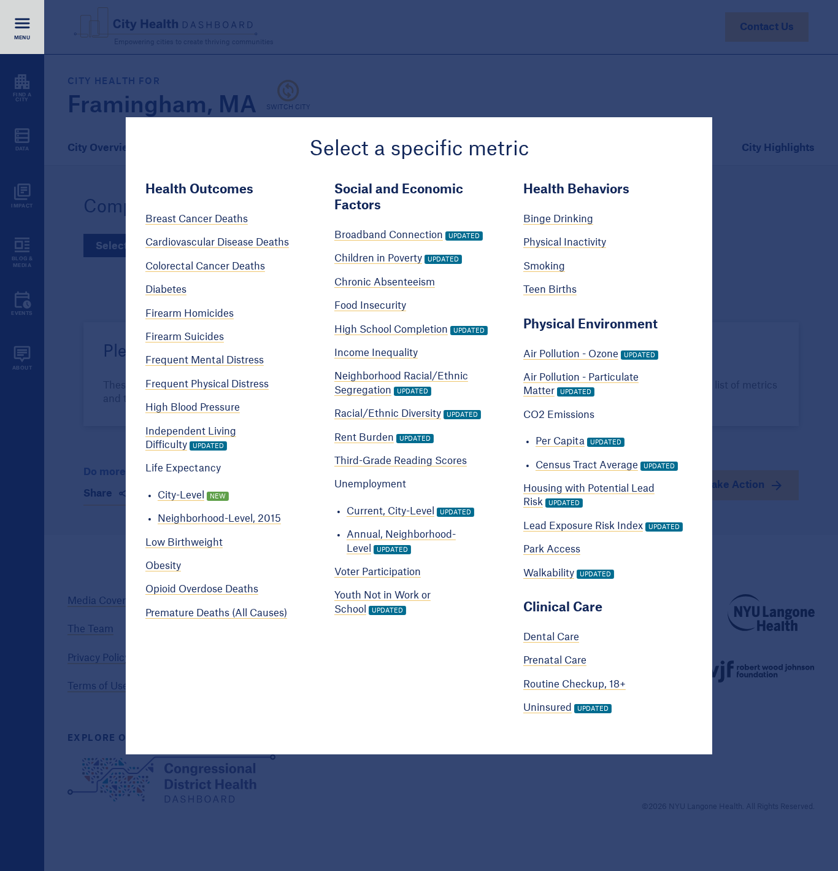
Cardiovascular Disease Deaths (217, 242)
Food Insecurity (370, 306)
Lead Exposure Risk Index (583, 526)
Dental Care (551, 637)
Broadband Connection (388, 235)
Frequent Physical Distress (207, 384)
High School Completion (391, 330)
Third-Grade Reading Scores (400, 461)
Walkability (548, 573)
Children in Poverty (378, 258)
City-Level (181, 495)
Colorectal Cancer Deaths (205, 266)
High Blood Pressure (192, 407)
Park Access (551, 549)
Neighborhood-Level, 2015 (219, 519)
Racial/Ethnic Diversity (387, 414)
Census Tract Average (587, 465)
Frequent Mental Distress (204, 360)
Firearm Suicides (184, 337)
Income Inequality (376, 353)
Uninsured (547, 708)
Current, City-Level (390, 511)
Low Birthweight (184, 543)
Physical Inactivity (564, 242)
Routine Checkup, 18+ (574, 684)
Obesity (163, 566)
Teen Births (550, 290)
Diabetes (165, 290)
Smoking (544, 266)
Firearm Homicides (189, 314)
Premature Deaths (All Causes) (216, 613)
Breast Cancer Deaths (196, 219)
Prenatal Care (554, 660)
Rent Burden (364, 438)
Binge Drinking (558, 219)
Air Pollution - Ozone (570, 354)
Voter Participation (377, 572)
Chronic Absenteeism (384, 282)
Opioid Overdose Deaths (201, 589)
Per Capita (560, 441)
